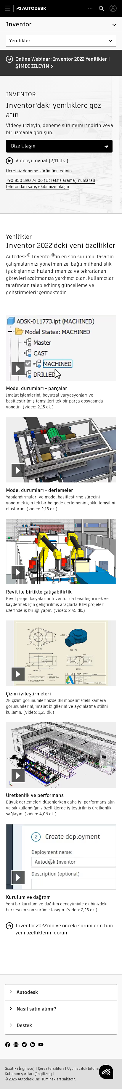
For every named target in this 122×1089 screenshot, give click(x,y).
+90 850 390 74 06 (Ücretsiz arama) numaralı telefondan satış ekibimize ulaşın (50, 183)
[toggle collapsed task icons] (90, 8)
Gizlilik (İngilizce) (20, 1068)
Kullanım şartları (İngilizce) (28, 1073)
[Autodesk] (32, 8)
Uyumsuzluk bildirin (83, 1068)
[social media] (24, 1045)
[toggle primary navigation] (11, 8)
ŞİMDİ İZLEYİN (32, 66)
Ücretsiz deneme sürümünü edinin (39, 171)
